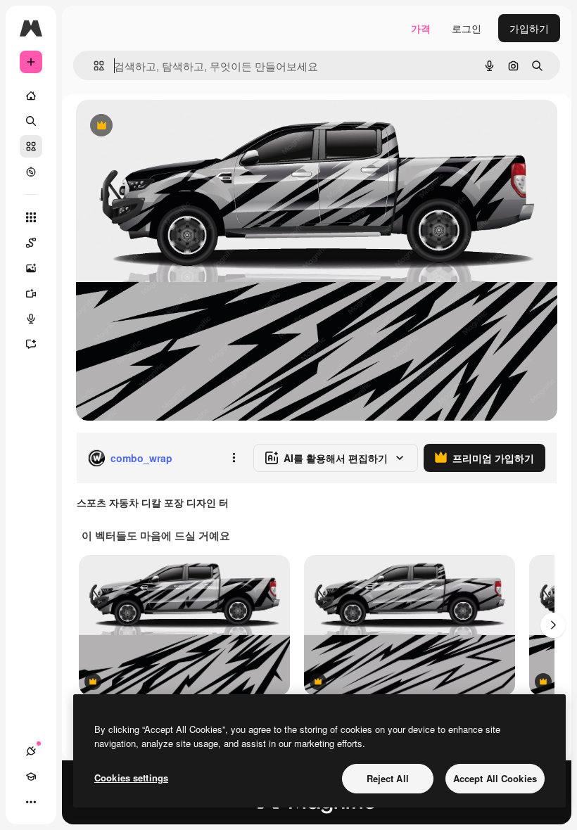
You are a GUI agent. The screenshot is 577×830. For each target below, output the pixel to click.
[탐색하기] (31, 171)
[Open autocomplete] (93, 65)
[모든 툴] (31, 217)
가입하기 (529, 28)
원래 (156, 126)
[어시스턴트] (31, 344)
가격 (421, 28)
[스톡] (31, 146)
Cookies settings (131, 777)
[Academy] (31, 776)
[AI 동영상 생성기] (31, 293)
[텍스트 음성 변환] (31, 318)
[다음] (553, 625)
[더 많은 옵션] (234, 458)
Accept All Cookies (495, 778)
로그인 (466, 28)
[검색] (31, 121)
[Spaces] (31, 242)
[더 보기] (31, 802)
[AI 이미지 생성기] (31, 268)
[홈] (31, 95)
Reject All (388, 778)
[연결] (31, 751)
